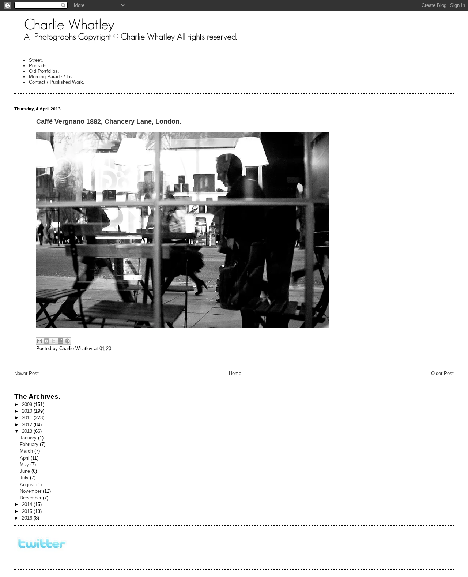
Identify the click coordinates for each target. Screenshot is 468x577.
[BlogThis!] (46, 341)
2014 (28, 504)
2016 (28, 518)
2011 (28, 417)
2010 (28, 411)
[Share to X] (53, 341)
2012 (28, 424)
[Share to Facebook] (60, 341)
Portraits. (38, 65)
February (30, 444)
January (29, 438)
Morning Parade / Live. (53, 76)
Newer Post (26, 373)
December (31, 498)
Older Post (442, 373)
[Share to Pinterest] (67, 341)
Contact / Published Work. (56, 82)
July (25, 477)
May (25, 464)
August (28, 484)
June (25, 471)
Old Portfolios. (44, 71)
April (25, 458)
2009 (28, 404)
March (27, 451)
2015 (28, 511)
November (31, 491)
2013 (28, 431)
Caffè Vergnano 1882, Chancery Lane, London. (108, 121)
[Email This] (39, 341)
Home (235, 373)
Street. (36, 60)
